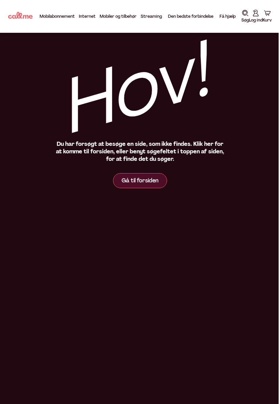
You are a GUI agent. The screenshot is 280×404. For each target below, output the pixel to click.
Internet (87, 16)
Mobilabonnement (57, 16)
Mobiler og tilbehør (118, 16)
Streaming (151, 16)
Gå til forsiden (137, 180)
